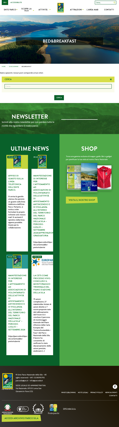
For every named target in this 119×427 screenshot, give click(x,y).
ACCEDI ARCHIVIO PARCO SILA (21, 418)
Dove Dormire (13, 66)
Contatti (113, 395)
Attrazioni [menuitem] (76, 9)
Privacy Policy (96, 392)
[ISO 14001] (23, 409)
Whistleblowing (68, 392)
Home (3, 66)
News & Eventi (111, 392)
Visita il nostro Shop (82, 200)
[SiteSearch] (114, 2)
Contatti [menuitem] (109, 9)
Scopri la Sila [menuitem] (26, 9)
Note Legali (83, 392)
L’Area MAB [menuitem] (92, 9)
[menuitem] (59, 10)
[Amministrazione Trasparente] (7, 409)
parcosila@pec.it (22, 380)
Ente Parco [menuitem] (10, 9)
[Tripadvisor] (38, 409)
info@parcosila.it (36, 380)
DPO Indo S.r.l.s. (69, 409)
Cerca (8, 79)
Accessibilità (16, 2)
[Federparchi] (53, 409)
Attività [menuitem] (43, 9)
